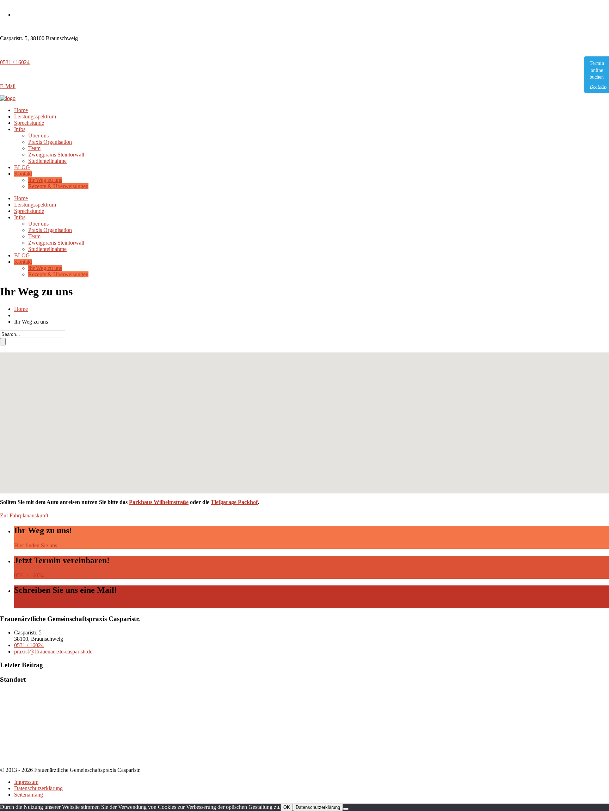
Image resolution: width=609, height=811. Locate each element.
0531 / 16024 (15, 62)
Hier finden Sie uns (35, 545)
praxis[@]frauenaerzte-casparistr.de (53, 652)
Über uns (38, 136)
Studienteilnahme (47, 161)
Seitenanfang (28, 795)
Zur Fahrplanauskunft (24, 515)
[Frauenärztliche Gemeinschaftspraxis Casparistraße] (8, 98)
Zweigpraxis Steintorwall (56, 155)
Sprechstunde (29, 123)
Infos (19, 129)
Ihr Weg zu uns (45, 180)
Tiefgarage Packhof (234, 502)
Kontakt (23, 174)
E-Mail (8, 86)
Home (21, 110)
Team (34, 148)
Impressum (26, 782)
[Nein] (346, 809)
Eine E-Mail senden (36, 605)
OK (286, 807)
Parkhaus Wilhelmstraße (159, 502)
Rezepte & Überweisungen (58, 186)
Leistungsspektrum (35, 116)
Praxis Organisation (50, 142)
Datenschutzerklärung (38, 788)
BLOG (22, 167)
